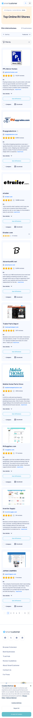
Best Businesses (9, 652)
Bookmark (19, 104)
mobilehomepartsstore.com (13, 387)
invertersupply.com (11, 512)
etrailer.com (8, 197)
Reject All (16, 708)
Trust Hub (6, 656)
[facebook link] (5, 637)
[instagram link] (16, 637)
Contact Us (7, 670)
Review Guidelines (9, 661)
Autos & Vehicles (17, 10)
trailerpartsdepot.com (11, 327)
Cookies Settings (16, 703)
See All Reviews (16, 98)
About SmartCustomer (11, 665)
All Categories (7, 10)
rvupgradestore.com (11, 134)
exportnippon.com (10, 574)
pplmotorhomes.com (11, 72)
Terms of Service (11, 698)
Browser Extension (10, 647)
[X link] (10, 637)
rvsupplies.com (9, 450)
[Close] (31, 686)
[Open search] (25, 3)
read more (18, 89)
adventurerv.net (10, 265)
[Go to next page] (28, 613)
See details (6, 93)
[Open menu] (30, 3)
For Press (6, 674)
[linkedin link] (22, 637)
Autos (23, 10)
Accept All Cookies (16, 714)
